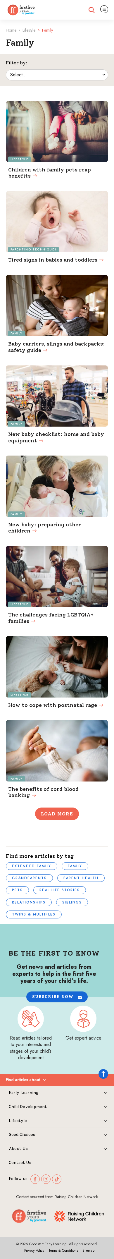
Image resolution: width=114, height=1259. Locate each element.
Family (75, 866)
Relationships (29, 902)
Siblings (72, 902)
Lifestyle (29, 30)
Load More (57, 814)
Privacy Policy (34, 1250)
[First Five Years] (21, 10)
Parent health (81, 878)
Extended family (31, 866)
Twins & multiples (34, 914)
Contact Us (20, 1162)
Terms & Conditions (63, 1250)
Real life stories (59, 890)
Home (11, 30)
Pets (17, 890)
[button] (57, 996)
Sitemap (88, 1250)
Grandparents (29, 878)
